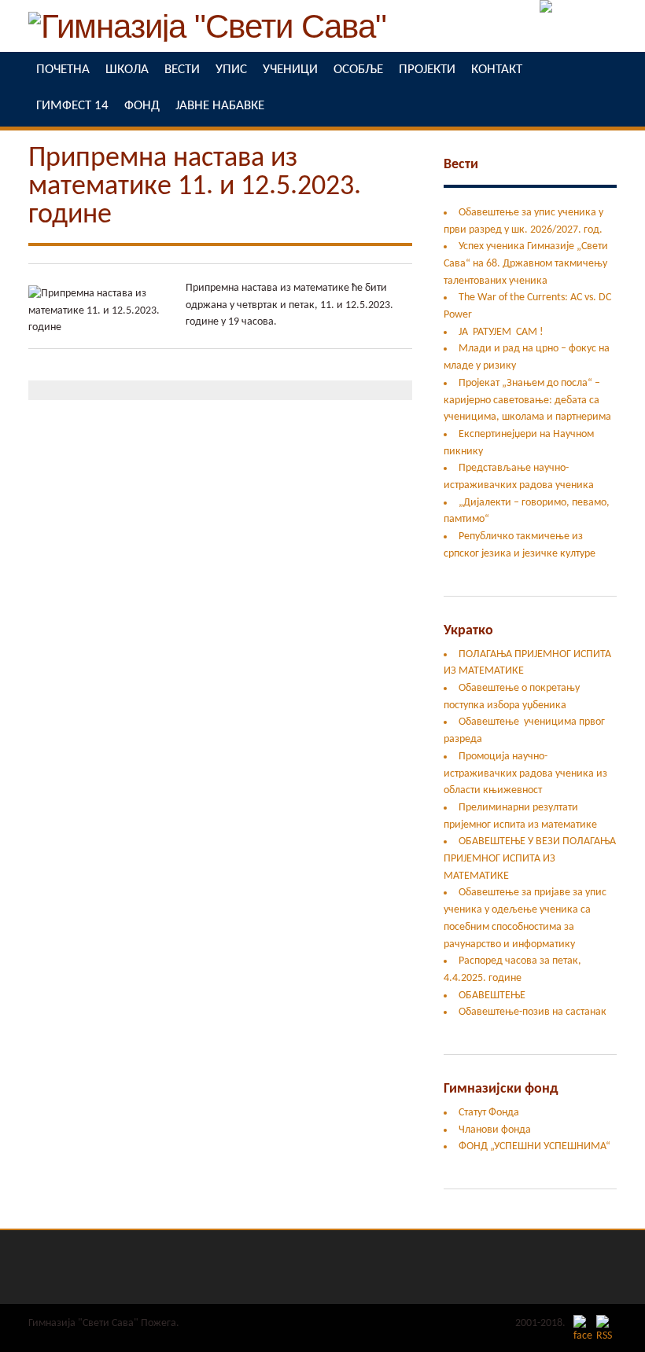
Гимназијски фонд (501, 1089)
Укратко (468, 630)
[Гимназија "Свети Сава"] (207, 35)
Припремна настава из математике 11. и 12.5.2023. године (194, 187)
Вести (461, 164)
